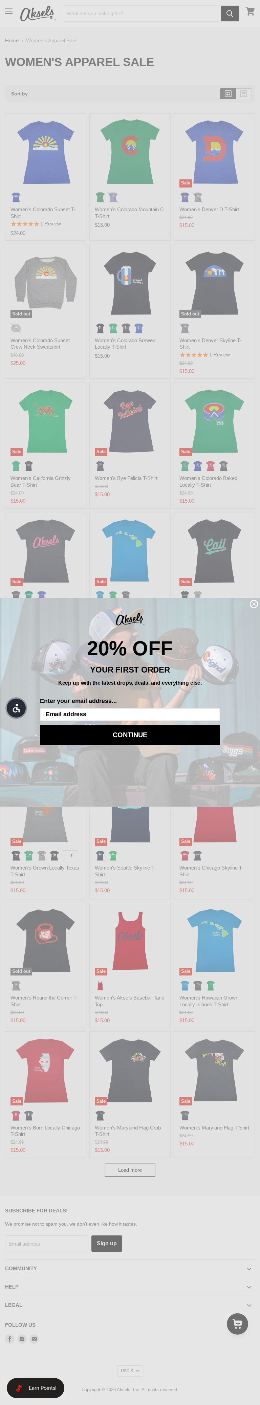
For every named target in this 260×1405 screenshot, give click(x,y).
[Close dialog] (254, 604)
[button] (16, 708)
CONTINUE (130, 735)
